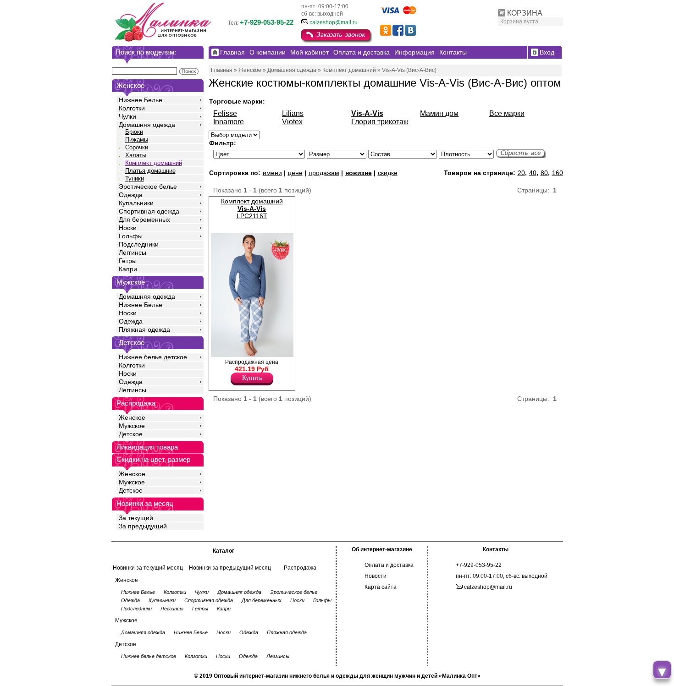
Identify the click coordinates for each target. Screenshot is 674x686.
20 (521, 172)
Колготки (132, 108)
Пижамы (136, 139)
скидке (388, 172)
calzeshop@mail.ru (333, 22)
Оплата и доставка (389, 565)
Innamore (228, 122)
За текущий (136, 517)
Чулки (127, 116)
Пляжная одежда (144, 329)
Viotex (292, 122)
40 (532, 172)
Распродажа (300, 568)
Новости (376, 576)
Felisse (225, 113)
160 (557, 172)
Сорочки (136, 147)
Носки (128, 227)
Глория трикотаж (380, 122)
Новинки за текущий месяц (148, 568)
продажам (324, 172)
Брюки (134, 131)
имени (272, 172)
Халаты (135, 155)
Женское (132, 417)
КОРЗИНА (524, 13)
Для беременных (144, 219)
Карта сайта (381, 587)
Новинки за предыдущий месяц (230, 568)
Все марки (507, 113)
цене (295, 172)
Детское (131, 342)
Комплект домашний (153, 162)
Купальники (136, 203)
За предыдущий (143, 526)
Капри (128, 269)
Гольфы (131, 236)
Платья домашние (150, 170)
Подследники (139, 244)
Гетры (128, 260)
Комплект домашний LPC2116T (252, 209)
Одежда (131, 194)
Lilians (293, 113)
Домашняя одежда (147, 124)
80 (544, 172)
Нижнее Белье (140, 100)
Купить (252, 377)
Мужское (132, 425)
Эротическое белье (148, 186)
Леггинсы (132, 252)
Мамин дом (439, 113)
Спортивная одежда (149, 211)
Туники (134, 178)
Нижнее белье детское (153, 357)
